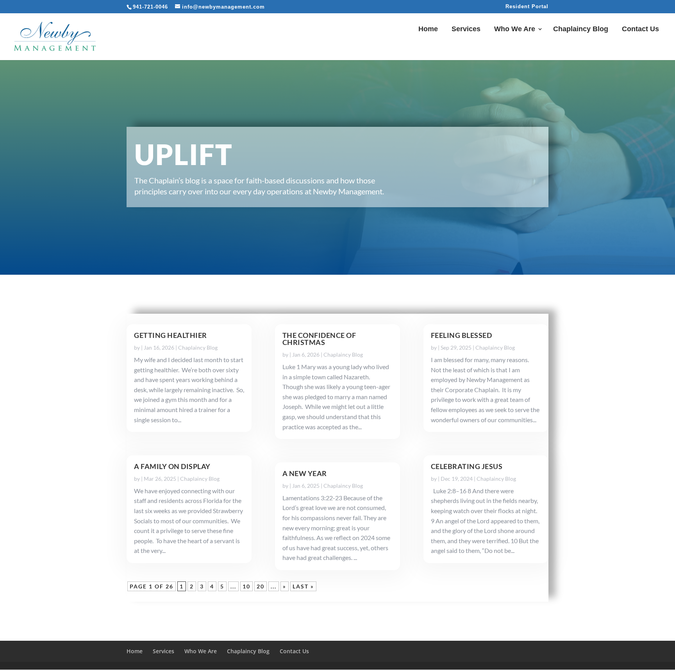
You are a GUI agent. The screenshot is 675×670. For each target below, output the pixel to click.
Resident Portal (526, 6)
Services (466, 29)
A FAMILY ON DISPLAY (172, 466)
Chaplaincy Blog (580, 29)
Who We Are (514, 29)
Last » (303, 586)
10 (246, 586)
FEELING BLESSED (461, 335)
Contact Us (640, 29)
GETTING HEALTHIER (170, 335)
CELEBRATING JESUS (467, 466)
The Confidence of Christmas (319, 339)
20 (260, 586)
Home (428, 29)
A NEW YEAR (304, 473)
